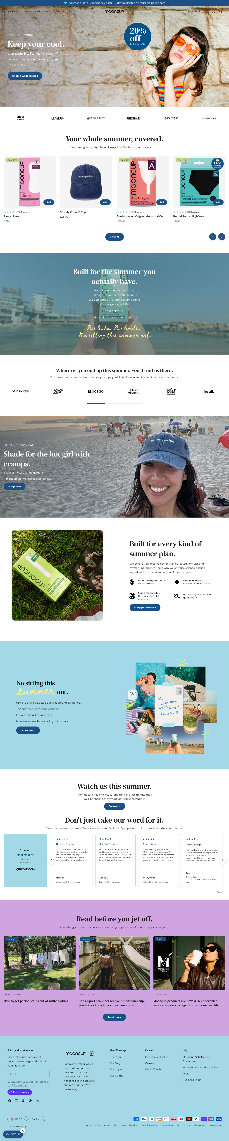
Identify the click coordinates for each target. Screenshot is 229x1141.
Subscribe (146, 583)
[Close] (174, 541)
